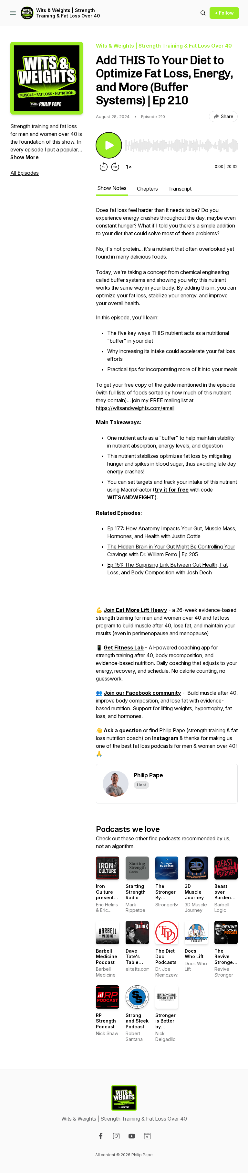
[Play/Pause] (109, 145)
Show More (24, 157)
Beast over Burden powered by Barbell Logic (225, 900)
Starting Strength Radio (136, 891)
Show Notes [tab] (112, 188)
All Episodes (24, 173)
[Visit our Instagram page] (116, 1136)
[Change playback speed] (128, 166)
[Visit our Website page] (147, 1136)
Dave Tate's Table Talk (133, 959)
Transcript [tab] (179, 188)
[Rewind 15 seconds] (103, 166)
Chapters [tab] (147, 188)
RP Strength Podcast (106, 1021)
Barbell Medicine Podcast (106, 956)
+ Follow (224, 13)
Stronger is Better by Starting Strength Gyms (165, 1029)
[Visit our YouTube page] (132, 1136)
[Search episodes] (203, 13)
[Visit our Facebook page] (101, 1136)
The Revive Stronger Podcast (224, 959)
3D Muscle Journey (194, 891)
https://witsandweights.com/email (135, 408)
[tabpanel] (167, 485)
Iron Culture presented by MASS (107, 894)
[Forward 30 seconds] (115, 166)
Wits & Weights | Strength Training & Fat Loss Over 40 (68, 13)
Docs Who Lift (194, 953)
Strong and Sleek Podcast (137, 1021)
